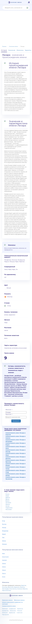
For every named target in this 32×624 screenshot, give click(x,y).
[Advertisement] (16, 29)
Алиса (4, 566)
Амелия (4, 560)
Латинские (13, 610)
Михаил (4, 544)
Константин (13, 589)
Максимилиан (6, 590)
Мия (3, 553)
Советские (19, 612)
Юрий (4, 534)
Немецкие (5, 612)
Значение (11, 50)
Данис (7, 499)
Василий (10, 587)
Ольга (4, 573)
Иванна (22, 587)
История (4, 50)
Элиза (7, 506)
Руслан (4, 524)
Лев (3, 537)
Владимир (5, 531)
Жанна (8, 504)
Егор (3, 521)
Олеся (4, 570)
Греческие (5, 608)
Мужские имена (7, 600)
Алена (4, 563)
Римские (19, 610)
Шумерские (5, 610)
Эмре (7, 496)
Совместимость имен (9, 606)
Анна (3, 576)
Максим (25, 589)
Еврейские (20, 608)
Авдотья (23, 585)
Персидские (5, 614)
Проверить (16, 421)
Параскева (9, 508)
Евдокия (16, 587)
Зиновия (8, 502)
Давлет (8, 497)
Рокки (7, 494)
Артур (4, 540)
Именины (20, 50)
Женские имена (19, 600)
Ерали (7, 501)
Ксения (19, 589)
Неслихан (9, 509)
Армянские (12, 612)
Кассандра (5, 589)
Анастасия (5, 557)
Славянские (12, 608)
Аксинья (4, 587)
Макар (4, 527)
